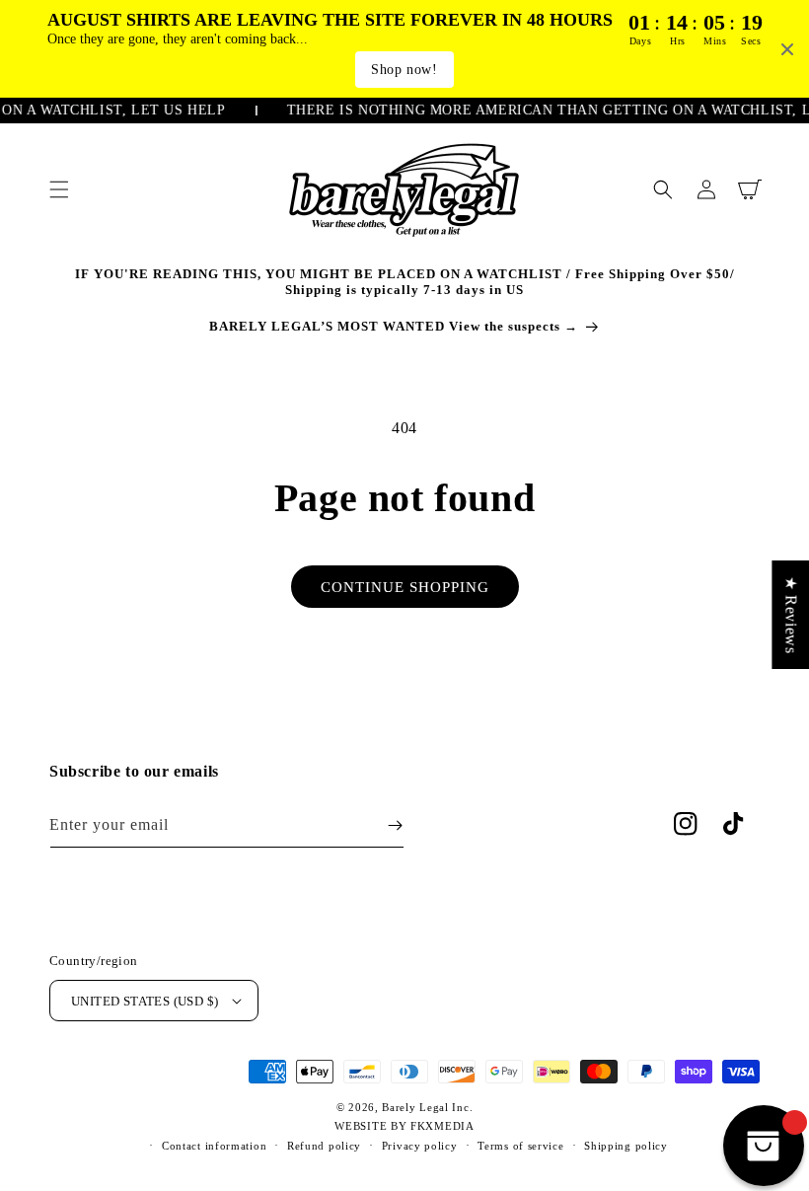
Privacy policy (420, 1146)
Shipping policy (626, 1146)
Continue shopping (405, 587)
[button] (59, 189)
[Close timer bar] (787, 49)
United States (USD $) (144, 1001)
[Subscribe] (394, 825)
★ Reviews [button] (790, 613)
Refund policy (324, 1146)
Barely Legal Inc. (427, 1107)
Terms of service (520, 1146)
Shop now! (404, 69)
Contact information (214, 1146)
